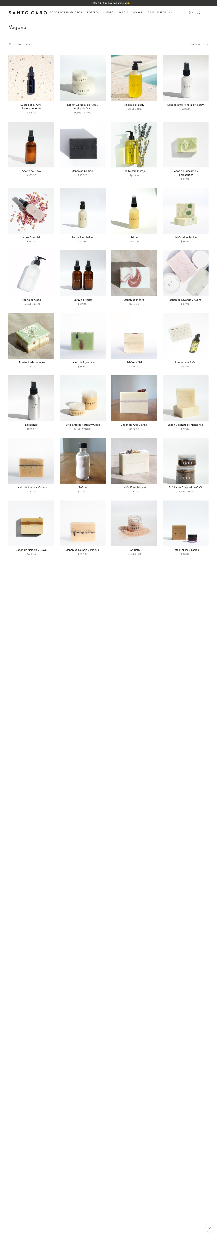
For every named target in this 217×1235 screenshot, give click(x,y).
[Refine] (83, 461)
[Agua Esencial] (31, 211)
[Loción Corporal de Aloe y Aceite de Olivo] (83, 78)
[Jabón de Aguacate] (83, 336)
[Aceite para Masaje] (134, 144)
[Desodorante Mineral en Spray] (186, 78)
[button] (93, 13)
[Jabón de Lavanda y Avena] (186, 273)
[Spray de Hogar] (83, 273)
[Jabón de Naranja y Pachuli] (83, 523)
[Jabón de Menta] (134, 273)
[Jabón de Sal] (134, 336)
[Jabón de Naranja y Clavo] (31, 523)
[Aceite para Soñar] (186, 336)
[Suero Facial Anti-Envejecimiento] (31, 78)
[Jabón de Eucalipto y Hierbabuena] (186, 144)
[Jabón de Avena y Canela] (31, 461)
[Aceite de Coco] (31, 273)
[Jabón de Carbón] (83, 144)
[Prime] (134, 211)
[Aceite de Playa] (31, 144)
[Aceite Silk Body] (134, 78)
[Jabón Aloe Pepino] (186, 211)
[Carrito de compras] (206, 12)
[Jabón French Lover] (134, 461)
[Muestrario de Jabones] (31, 336)
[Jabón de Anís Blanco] (134, 398)
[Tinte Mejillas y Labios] (186, 523)
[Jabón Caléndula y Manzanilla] (186, 398)
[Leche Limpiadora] (83, 211)
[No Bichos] (31, 398)
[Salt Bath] (134, 523)
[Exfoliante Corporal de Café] (186, 461)
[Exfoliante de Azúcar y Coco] (83, 398)
